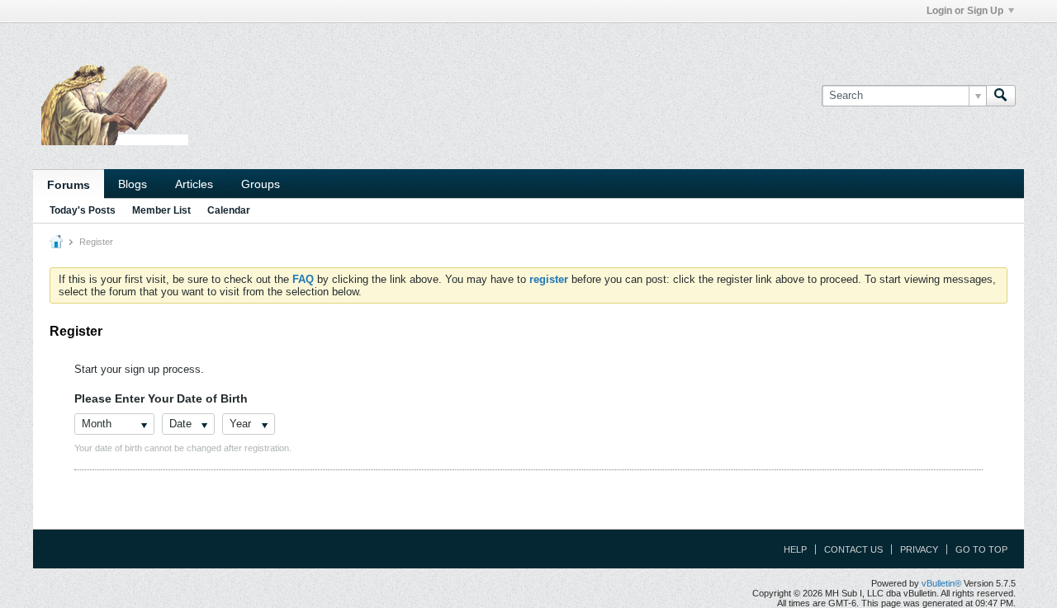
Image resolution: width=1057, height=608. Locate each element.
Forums (68, 184)
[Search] (1001, 95)
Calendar (228, 210)
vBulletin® (941, 583)
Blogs (132, 184)
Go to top (981, 549)
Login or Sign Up (965, 10)
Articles (194, 184)
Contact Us (853, 549)
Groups (260, 184)
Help (795, 549)
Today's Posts (83, 210)
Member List (161, 210)
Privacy (919, 549)
